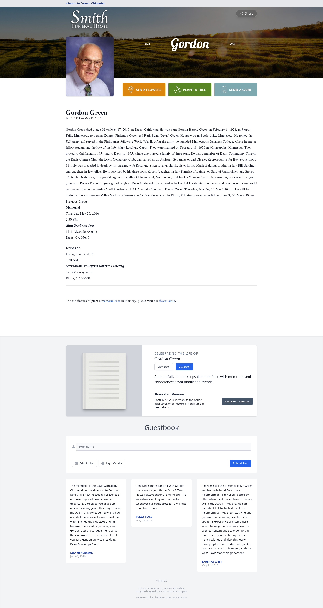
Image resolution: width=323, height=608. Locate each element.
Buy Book (184, 366)
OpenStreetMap (165, 597)
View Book (164, 366)
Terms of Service (171, 591)
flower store (167, 300)
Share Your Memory (237, 401)
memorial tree (110, 300)
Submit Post (240, 463)
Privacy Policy (151, 591)
